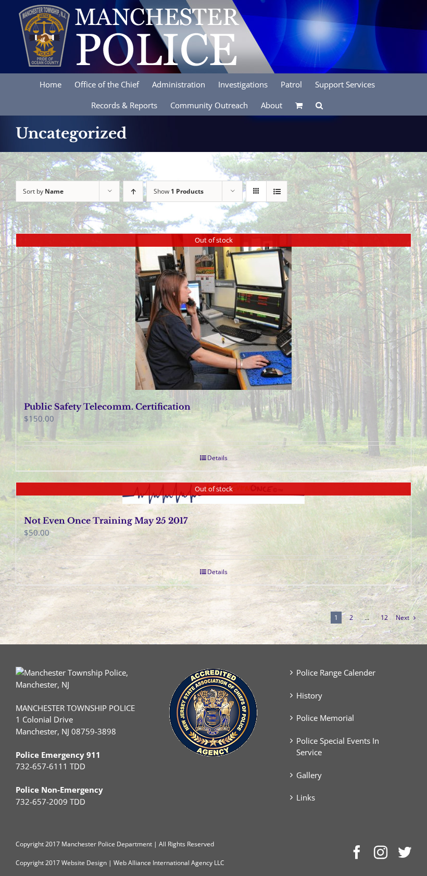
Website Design (84, 862)
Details (217, 457)
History (309, 695)
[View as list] (277, 191)
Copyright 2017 (38, 862)
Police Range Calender (335, 672)
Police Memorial (325, 718)
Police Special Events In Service (337, 746)
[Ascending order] (133, 191)
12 (384, 617)
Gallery (309, 775)
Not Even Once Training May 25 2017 (105, 520)
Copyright (30, 844)
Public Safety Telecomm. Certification (107, 406)
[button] (319, 104)
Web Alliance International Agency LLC (169, 862)
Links (305, 797)
